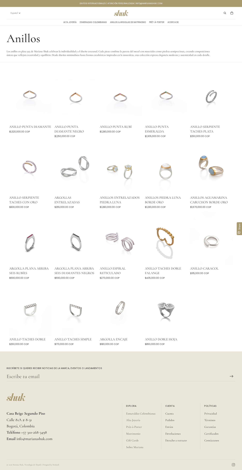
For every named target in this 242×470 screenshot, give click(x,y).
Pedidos (169, 420)
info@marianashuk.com (34, 438)
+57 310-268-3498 (34, 432)
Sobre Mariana (134, 447)
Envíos (169, 427)
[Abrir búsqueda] (225, 13)
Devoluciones (173, 433)
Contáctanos (211, 440)
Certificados (211, 433)
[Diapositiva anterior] (14, 96)
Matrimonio (133, 433)
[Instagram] (233, 465)
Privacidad (210, 413)
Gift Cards (132, 440)
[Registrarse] (231, 376)
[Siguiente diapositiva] (47, 96)
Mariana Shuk (18, 465)
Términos (209, 420)
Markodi (56, 465)
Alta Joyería (133, 420)
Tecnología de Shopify (32, 465)
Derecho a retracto (176, 440)
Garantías (210, 427)
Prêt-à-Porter (134, 427)
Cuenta (169, 413)
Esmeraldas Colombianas (140, 413)
